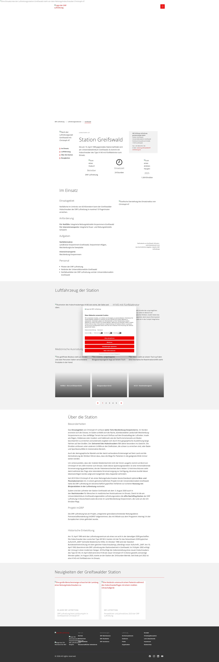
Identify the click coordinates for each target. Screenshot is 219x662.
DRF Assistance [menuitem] (104, 641)
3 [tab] (109, 403)
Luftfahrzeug (66, 152)
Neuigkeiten (65, 158)
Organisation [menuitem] (126, 644)
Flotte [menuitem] (124, 641)
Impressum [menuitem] (147, 641)
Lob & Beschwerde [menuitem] (149, 638)
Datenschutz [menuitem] (148, 644)
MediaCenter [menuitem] (82, 638)
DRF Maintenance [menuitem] (105, 636)
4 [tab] (112, 403)
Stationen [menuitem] (125, 638)
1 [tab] (102, 403)
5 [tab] (116, 403)
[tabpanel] (72, 376)
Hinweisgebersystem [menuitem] (150, 636)
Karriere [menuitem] (80, 636)
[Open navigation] (162, 6)
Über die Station (67, 155)
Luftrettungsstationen (74, 121)
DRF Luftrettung (59, 121)
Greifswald (88, 121)
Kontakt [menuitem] (146, 633)
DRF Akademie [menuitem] (104, 638)
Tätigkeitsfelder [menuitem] (83, 641)
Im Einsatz (65, 148)
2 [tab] (106, 403)
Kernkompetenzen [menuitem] (127, 636)
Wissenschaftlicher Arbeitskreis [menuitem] (87, 644)
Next (121, 403)
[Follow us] (150, 656)
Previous (97, 403)
